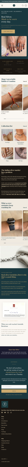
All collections (4, 421)
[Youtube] (5, 412)
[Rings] (7, 153)
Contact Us (3, 449)
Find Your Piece (8, 31)
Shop (2, 419)
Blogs (2, 447)
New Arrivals (4, 425)
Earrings (20, 161)
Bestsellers (3, 423)
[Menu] (2, 5)
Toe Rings (7, 142)
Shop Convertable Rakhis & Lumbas (8, 80)
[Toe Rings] (7, 135)
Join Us (14, 391)
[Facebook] (2, 412)
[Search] (22, 5)
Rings (7, 161)
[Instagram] (8, 412)
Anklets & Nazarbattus (6, 434)
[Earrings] (21, 153)
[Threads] (11, 412)
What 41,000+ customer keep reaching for (7, 205)
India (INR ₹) (3, 458)
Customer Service (5, 443)
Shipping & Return (5, 441)
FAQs (2, 445)
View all (25, 81)
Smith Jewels (7, 461)
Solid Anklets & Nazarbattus (20, 143)
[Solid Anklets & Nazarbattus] (21, 135)
